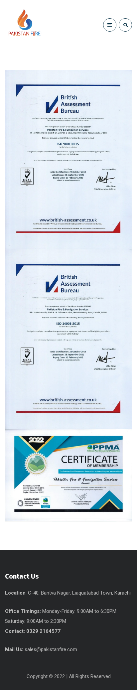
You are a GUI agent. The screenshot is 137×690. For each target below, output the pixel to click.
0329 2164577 (43, 631)
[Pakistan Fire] (30, 25)
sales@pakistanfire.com (51, 649)
